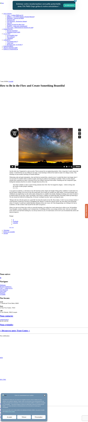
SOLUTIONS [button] (7, 13)
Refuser (24, 417)
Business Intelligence (5, 286)
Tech (13, 227)
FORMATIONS (7, 29)
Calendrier (10, 38)
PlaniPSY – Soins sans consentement (17, 26)
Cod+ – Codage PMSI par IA (15, 15)
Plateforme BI (10, 20)
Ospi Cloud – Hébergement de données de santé (20, 27)
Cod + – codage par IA (6, 288)
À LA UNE (6, 33)
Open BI (9, 23)
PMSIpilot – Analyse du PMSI (15, 18)
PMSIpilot (3, 285)
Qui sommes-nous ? (12, 41)
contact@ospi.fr (4, 319)
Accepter (9, 417)
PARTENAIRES (8, 46)
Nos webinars (10, 37)
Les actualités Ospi (12, 35)
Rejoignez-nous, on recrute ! (14, 44)
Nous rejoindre (6, 325)
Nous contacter (6, 316)
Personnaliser (39, 417)
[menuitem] (45, 20)
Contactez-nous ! (86, 211)
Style (10, 227)
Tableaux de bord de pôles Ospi (15, 24)
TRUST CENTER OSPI (10, 47)
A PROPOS (6, 40)
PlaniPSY (2, 293)
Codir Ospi (10, 43)
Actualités (2, 294)
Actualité (10, 81)
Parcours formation (12, 30)
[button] (45, 395)
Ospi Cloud (3, 291)
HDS (1, 357)
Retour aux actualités (9, 232)
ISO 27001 (3, 379)
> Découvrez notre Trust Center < (15, 331)
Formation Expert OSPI (13, 32)
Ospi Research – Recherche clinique (17, 21)
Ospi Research (4, 290)
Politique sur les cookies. (10, 411)
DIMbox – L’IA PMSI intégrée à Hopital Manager (20, 16)
